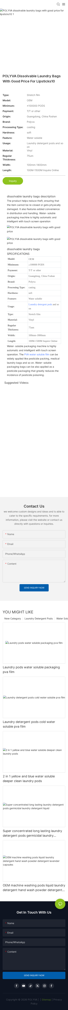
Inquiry (13, 180)
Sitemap (46, 999)
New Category (12, 618)
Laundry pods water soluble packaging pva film (31, 669)
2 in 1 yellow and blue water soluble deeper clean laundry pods (29, 778)
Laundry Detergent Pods (39, 618)
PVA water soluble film (36, 354)
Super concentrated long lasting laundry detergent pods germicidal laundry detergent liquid (32, 833)
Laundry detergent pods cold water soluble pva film (29, 724)
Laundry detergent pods (40, 304)
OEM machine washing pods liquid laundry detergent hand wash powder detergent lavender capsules (34, 887)
